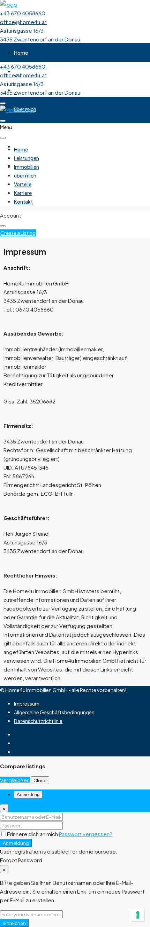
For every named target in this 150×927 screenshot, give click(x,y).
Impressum (26, 703)
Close (39, 780)
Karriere (23, 193)
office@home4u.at (23, 21)
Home (21, 52)
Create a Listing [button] (18, 233)
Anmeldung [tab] (28, 794)
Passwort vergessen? (85, 834)
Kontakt (23, 201)
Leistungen (26, 158)
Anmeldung (16, 843)
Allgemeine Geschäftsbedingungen (54, 712)
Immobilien (26, 167)
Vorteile (22, 128)
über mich (25, 175)
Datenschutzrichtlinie (38, 721)
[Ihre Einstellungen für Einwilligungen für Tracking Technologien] (137, 914)
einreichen (14, 923)
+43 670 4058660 (22, 13)
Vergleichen (15, 780)
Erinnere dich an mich (33, 834)
